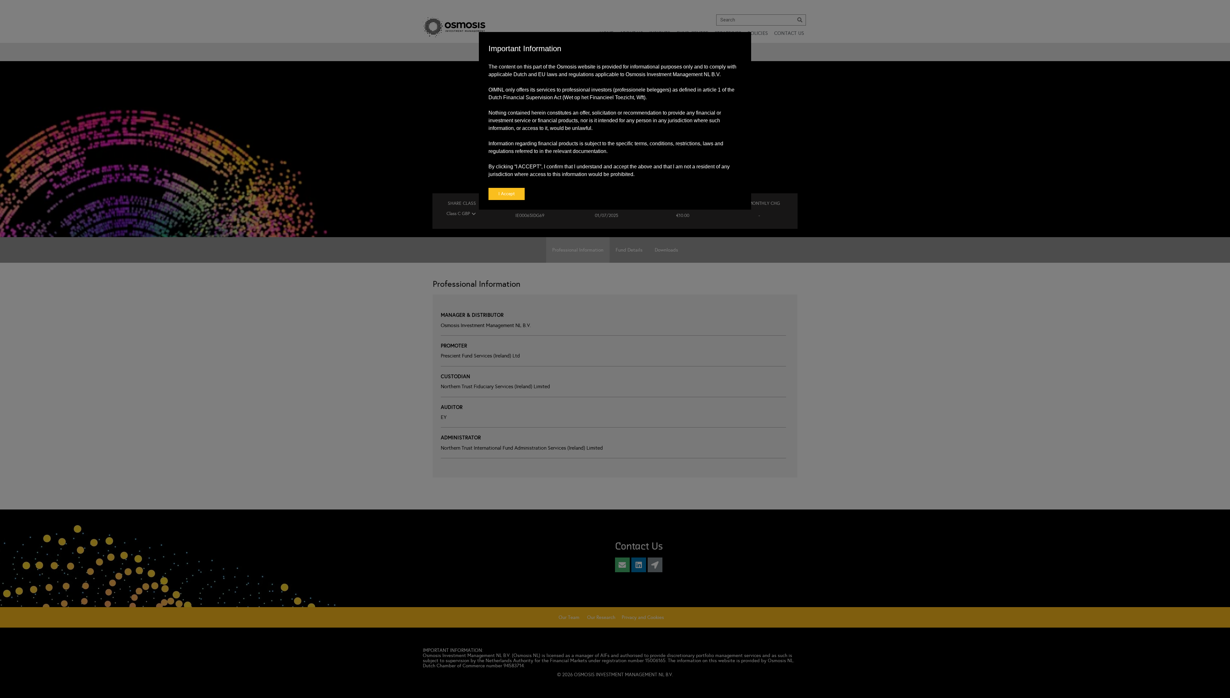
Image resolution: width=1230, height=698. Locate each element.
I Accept (506, 194)
